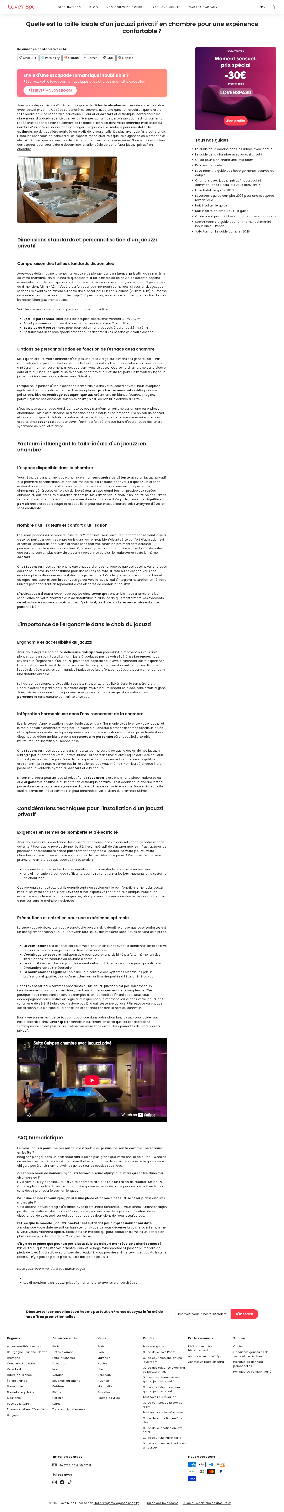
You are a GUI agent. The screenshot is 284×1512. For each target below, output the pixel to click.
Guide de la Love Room (159, 1352)
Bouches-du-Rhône (66, 1381)
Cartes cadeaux (203, 7)
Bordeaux (104, 1375)
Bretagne (13, 1358)
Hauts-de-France (19, 1375)
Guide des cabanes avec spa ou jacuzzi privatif (164, 1370)
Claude (73, 58)
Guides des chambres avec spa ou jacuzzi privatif (162, 1379)
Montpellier (106, 1386)
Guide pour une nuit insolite (162, 1438)
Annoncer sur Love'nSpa (205, 1356)
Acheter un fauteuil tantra (206, 1362)
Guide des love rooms (162, 1503)
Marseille (104, 1358)
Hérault (57, 1398)
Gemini (92, 58)
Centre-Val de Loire (21, 1363)
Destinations (69, 7)
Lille (100, 1369)
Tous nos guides (154, 1346)
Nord (55, 1369)
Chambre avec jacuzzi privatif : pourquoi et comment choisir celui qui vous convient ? (228, 182)
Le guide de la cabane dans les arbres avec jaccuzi (234, 149)
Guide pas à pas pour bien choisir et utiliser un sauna (235, 216)
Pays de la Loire (18, 1404)
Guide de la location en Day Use (162, 1420)
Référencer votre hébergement (200, 1348)
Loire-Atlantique (63, 1358)
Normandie (15, 1386)
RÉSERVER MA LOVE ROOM (50, 90)
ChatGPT (29, 58)
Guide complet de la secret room (162, 1405)
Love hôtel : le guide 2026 (214, 190)
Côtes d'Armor (62, 1352)
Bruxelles (104, 1392)
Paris (55, 1346)
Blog (93, 7)
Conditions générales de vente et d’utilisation (251, 1354)
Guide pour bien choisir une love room (224, 160)
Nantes (102, 1363)
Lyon (101, 1352)
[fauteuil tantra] (235, 129)
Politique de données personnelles (248, 1364)
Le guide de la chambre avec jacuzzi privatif (228, 154)
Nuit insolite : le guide (211, 205)
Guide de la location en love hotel (163, 1430)
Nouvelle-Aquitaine (21, 1392)
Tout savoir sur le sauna (159, 1397)
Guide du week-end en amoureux (207, 1503)
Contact (238, 1346)
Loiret (56, 1404)
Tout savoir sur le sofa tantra (163, 1412)
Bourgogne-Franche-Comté (27, 1352)
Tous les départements (68, 1409)
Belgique (13, 1415)
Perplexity (52, 58)
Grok (110, 58)
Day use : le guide (208, 165)
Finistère (58, 1386)
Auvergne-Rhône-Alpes (24, 1346)
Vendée (58, 1375)
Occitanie (14, 1398)
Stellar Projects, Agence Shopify (116, 1503)
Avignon (103, 1381)
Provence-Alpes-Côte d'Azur (27, 1409)
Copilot (127, 58)
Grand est (14, 1369)
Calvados (59, 1363)
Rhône (57, 1392)
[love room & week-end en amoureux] (21, 7)
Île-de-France (17, 1381)
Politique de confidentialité (252, 1372)
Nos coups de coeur (124, 7)
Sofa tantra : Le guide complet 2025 (222, 231)
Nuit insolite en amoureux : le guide (222, 211)
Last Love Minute (165, 7)
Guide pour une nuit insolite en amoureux (164, 1445)
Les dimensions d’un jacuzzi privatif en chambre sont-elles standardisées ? (80, 1283)
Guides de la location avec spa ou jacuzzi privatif (162, 1389)
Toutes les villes (109, 1398)
